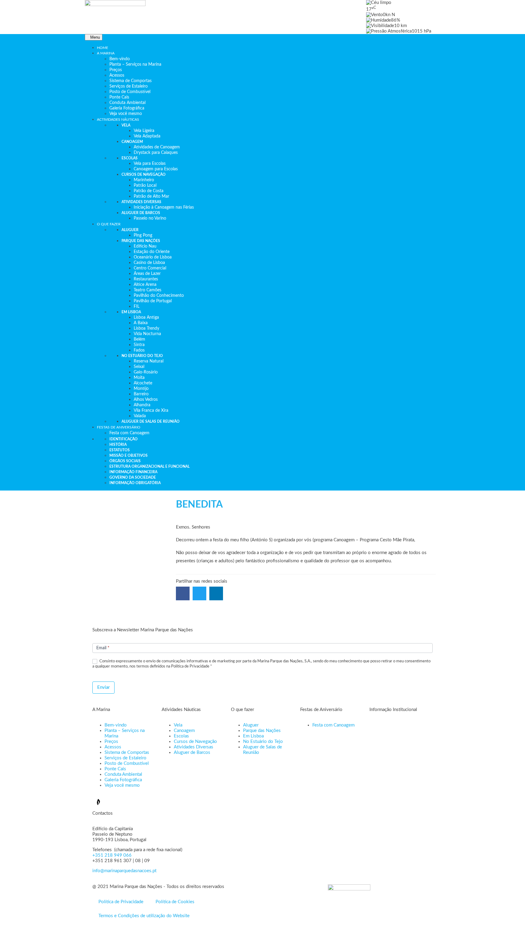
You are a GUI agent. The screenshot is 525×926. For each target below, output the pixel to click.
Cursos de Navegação (195, 741)
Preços (111, 741)
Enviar (103, 687)
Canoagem (184, 730)
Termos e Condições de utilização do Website (144, 916)
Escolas (181, 736)
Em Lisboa (253, 736)
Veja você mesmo (122, 785)
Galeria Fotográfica (123, 780)
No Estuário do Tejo (263, 741)
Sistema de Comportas (127, 752)
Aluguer (251, 725)
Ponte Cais (115, 769)
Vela (178, 725)
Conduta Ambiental (123, 774)
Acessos (113, 747)
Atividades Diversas (193, 747)
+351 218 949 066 (112, 855)
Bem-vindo (116, 725)
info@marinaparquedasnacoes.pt (124, 871)
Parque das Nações (262, 730)
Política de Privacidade (120, 902)
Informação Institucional (393, 709)
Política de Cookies (175, 902)
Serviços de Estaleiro (125, 758)
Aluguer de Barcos (192, 752)
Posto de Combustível (127, 763)
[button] (183, 593)
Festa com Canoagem (333, 725)
